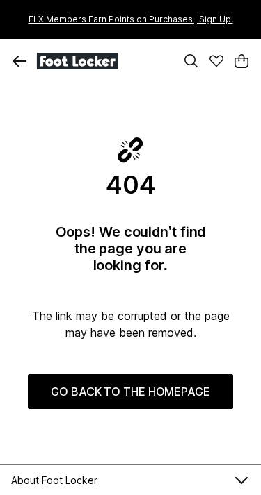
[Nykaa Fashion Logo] (102, 61)
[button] (19, 61)
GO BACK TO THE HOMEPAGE (130, 391)
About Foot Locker (54, 480)
